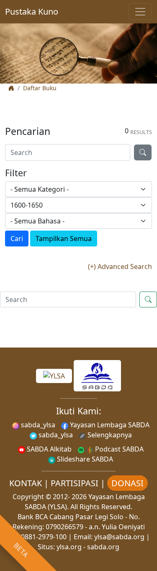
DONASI (127, 483)
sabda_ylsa (37, 424)
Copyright (28, 496)
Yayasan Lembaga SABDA (108, 424)
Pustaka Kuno (31, 11)
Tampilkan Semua (64, 238)
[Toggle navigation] (140, 11)
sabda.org (103, 546)
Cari (16, 238)
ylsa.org (69, 546)
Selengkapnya (109, 434)
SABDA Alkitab (48, 449)
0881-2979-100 (44, 536)
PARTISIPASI (74, 483)
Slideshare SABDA (84, 459)
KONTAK (25, 483)
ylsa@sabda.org (119, 536)
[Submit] (143, 152)
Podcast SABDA (118, 449)
